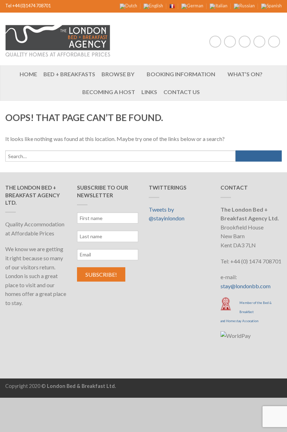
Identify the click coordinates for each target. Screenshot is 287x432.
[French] (172, 5)
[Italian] (218, 5)
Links (149, 91)
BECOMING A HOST (108, 91)
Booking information (181, 74)
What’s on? (244, 74)
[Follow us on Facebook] (215, 42)
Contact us (181, 91)
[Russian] (244, 5)
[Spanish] (271, 5)
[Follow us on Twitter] (230, 42)
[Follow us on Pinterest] (259, 42)
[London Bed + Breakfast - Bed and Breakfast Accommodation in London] (57, 39)
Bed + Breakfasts (69, 74)
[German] (192, 5)
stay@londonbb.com (245, 286)
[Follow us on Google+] (274, 42)
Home (28, 74)
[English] (153, 5)
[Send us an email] (245, 42)
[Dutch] (128, 5)
